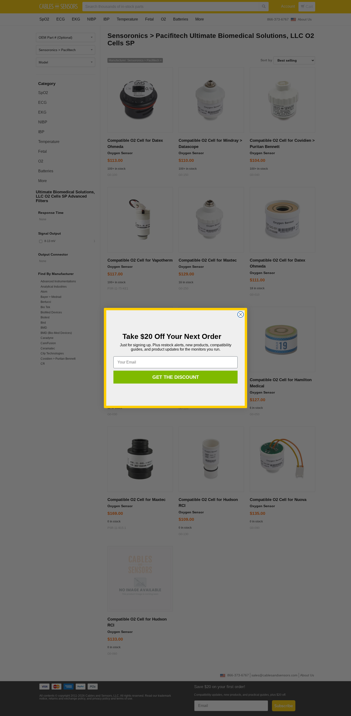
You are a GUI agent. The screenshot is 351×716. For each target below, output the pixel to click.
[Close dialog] (241, 314)
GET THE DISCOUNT (175, 377)
